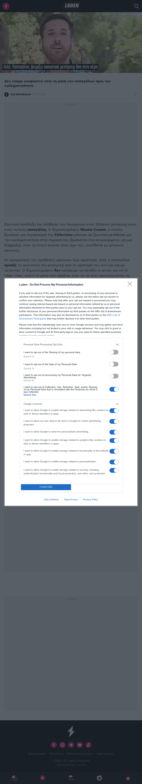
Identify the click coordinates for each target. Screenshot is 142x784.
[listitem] (71, 344)
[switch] (113, 352)
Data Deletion (51, 499)
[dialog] (71, 392)
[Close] (131, 285)
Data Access (71, 499)
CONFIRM (46, 487)
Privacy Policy (90, 499)
